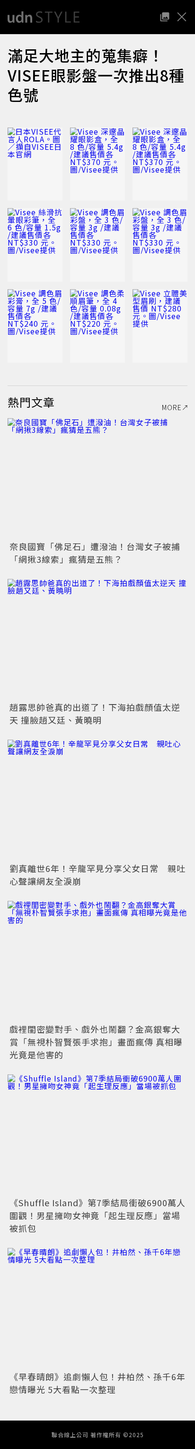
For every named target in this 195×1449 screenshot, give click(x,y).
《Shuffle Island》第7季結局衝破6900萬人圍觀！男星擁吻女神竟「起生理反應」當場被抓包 (97, 1215)
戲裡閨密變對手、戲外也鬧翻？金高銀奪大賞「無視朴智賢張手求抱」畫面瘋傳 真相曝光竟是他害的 (96, 1042)
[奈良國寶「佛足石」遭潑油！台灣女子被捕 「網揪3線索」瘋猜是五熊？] (97, 478)
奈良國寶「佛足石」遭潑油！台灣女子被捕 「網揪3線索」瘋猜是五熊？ (99, 552)
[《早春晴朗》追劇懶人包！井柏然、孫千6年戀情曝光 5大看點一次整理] (97, 1308)
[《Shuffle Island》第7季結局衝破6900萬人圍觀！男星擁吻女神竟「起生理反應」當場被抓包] (97, 1134)
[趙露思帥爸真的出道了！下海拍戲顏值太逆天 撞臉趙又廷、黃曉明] (97, 639)
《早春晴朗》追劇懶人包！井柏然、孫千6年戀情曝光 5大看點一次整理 (97, 1382)
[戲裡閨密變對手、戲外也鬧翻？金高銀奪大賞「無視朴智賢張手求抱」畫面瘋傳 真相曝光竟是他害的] (97, 961)
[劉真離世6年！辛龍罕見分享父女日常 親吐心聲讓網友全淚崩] (97, 800)
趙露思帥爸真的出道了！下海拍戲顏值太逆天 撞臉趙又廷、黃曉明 (94, 713)
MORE (172, 407)
